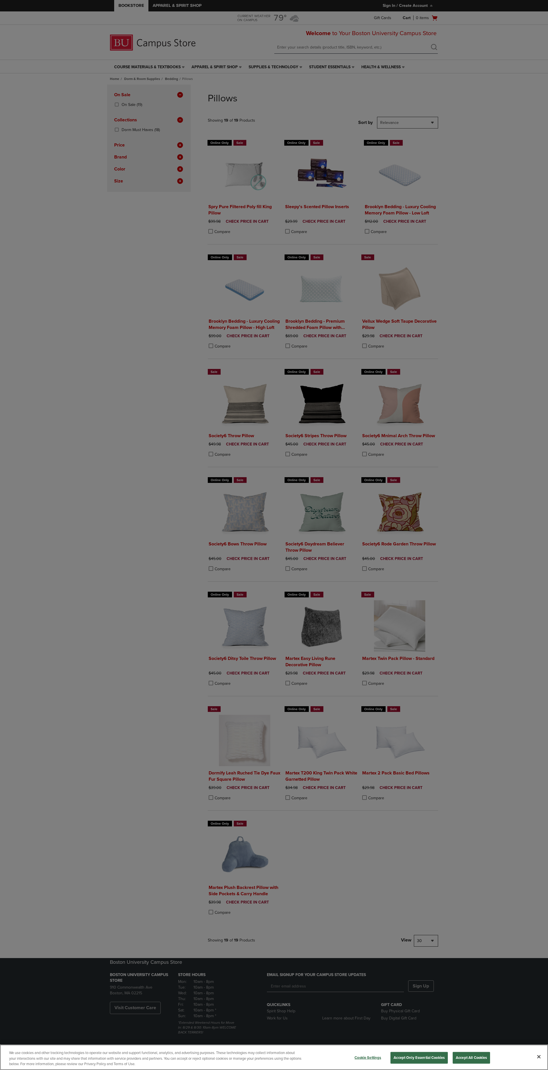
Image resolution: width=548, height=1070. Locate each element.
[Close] (539, 1056)
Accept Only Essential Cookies (419, 1057)
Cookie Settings (367, 1057)
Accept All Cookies (471, 1057)
